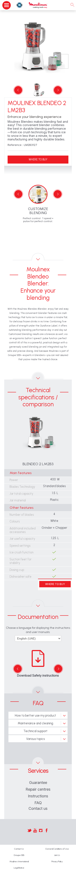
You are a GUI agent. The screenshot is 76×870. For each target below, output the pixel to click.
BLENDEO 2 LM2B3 (38, 464)
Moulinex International (19, 861)
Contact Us (19, 848)
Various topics (35, 739)
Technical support (35, 731)
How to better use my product (35, 715)
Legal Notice (19, 867)
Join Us (57, 855)
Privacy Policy (57, 861)
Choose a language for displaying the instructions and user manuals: (38, 630)
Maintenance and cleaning (35, 723)
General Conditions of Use (57, 848)
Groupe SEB (19, 855)
